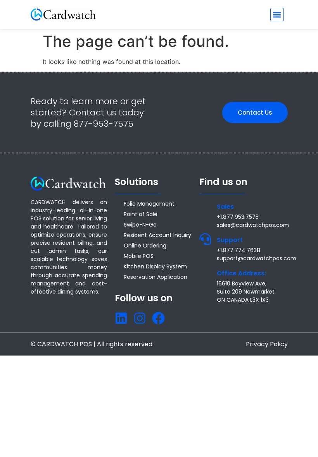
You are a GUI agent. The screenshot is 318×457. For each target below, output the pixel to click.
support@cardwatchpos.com (256, 258)
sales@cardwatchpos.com (253, 225)
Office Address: (241, 273)
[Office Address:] (205, 272)
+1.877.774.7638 (238, 250)
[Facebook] (158, 318)
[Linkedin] (121, 318)
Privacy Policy (267, 344)
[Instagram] (139, 318)
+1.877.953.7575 (238, 217)
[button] (277, 14)
